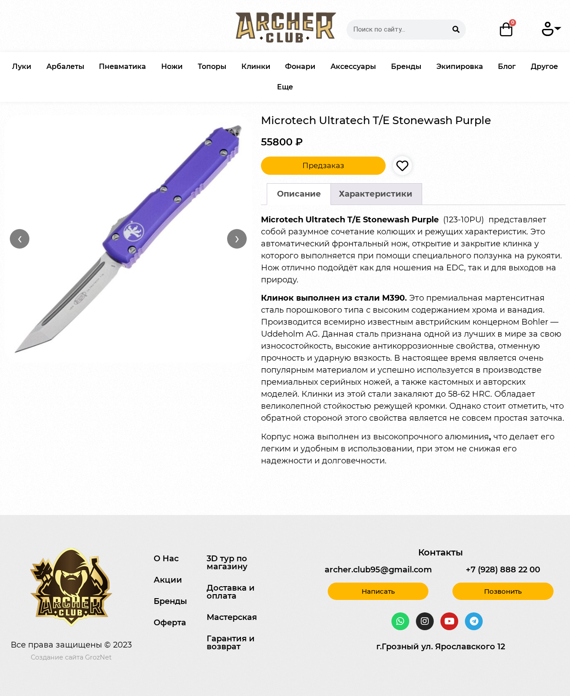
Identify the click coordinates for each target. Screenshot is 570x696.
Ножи (172, 66)
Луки (21, 66)
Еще (285, 87)
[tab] (299, 194)
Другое (544, 66)
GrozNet (98, 657)
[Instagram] (425, 621)
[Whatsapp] (400, 621)
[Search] (456, 30)
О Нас (166, 558)
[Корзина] (506, 29)
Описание (299, 194)
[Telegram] (474, 621)
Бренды (406, 66)
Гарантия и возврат (231, 643)
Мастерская (232, 617)
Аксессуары (353, 66)
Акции (168, 580)
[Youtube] (449, 621)
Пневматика (122, 66)
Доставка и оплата (231, 592)
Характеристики (375, 194)
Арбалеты (65, 66)
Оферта (170, 623)
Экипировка (459, 66)
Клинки (255, 66)
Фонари (300, 66)
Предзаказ (323, 165)
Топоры (212, 66)
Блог (507, 66)
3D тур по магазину (227, 562)
